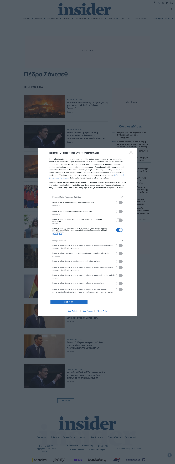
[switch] (119, 202)
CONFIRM (69, 302)
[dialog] (87, 232)
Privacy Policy (102, 311)
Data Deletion (73, 311)
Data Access (87, 311)
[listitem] (87, 197)
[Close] (131, 153)
